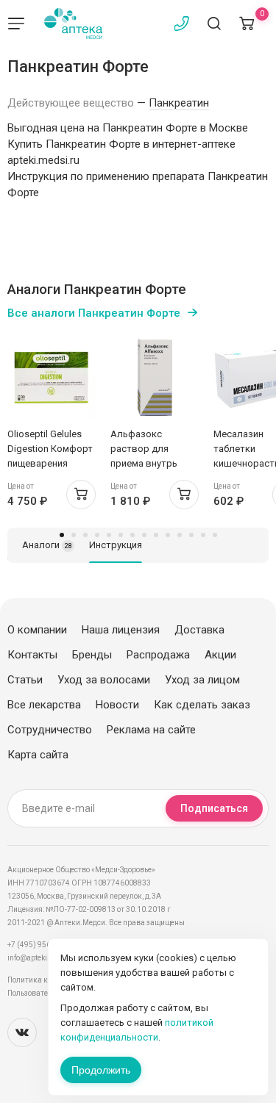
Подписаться (214, 808)
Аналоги (47, 544)
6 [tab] (120, 535)
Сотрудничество (49, 729)
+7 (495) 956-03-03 (40, 945)
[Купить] (81, 494)
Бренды (92, 654)
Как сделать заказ (202, 704)
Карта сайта (37, 754)
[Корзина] (246, 23)
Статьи (25, 679)
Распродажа (158, 654)
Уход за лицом (202, 679)
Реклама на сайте (151, 729)
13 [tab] (203, 535)
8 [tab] (144, 535)
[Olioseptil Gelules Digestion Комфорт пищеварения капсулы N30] (51, 377)
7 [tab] (132, 535)
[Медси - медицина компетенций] (73, 23)
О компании (37, 629)
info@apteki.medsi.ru (43, 958)
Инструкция (115, 544)
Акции (220, 654)
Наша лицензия (121, 629)
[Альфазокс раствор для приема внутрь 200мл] (154, 377)
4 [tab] (97, 535)
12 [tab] (191, 535)
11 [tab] (179, 535)
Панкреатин (179, 102)
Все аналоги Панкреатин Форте (93, 313)
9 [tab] (156, 535)
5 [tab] (109, 535)
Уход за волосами (103, 679)
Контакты (32, 654)
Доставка (199, 629)
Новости (117, 704)
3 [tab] (85, 535)
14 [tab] (215, 535)
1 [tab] (62, 535)
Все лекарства (44, 704)
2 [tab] (73, 535)
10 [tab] (168, 535)
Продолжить (100, 1070)
